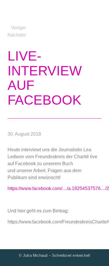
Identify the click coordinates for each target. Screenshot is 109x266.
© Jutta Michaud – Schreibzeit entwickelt (54, 255)
